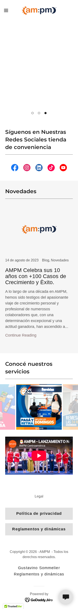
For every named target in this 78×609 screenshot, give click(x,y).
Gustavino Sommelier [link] (39, 568)
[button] (32, 113)
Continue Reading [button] (20, 335)
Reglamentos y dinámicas (39, 529)
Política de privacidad (39, 513)
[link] (39, 10)
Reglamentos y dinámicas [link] (39, 574)
